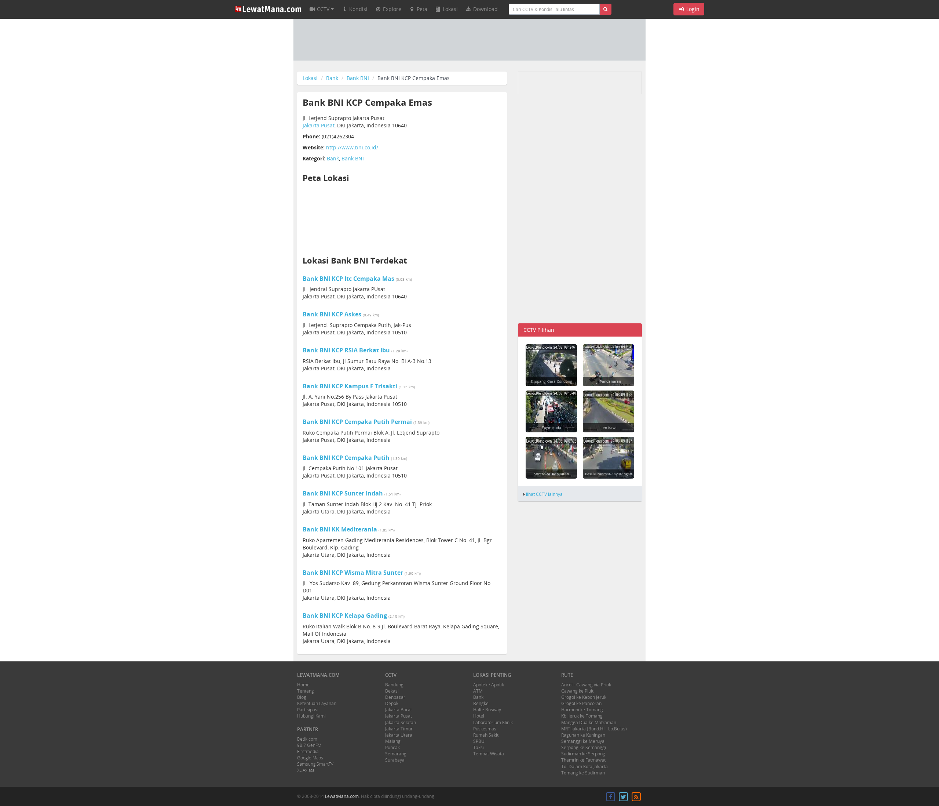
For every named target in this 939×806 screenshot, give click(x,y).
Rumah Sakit (485, 735)
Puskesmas (484, 729)
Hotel (478, 716)
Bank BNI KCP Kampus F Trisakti (350, 386)
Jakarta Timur (399, 729)
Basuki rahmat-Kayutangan (608, 473)
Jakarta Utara (398, 735)
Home (303, 685)
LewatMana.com (342, 796)
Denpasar (395, 697)
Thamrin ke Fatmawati (584, 760)
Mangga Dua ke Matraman (588, 722)
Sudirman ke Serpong (583, 754)
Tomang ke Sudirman (583, 773)
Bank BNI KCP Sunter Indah (343, 493)
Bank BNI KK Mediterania (340, 529)
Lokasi (310, 78)
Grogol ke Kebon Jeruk (583, 697)
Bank (332, 78)
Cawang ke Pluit (577, 691)
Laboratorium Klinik (493, 722)
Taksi (478, 747)
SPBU (479, 741)
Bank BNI (358, 78)
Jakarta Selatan (400, 722)
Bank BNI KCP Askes (332, 314)
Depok (391, 703)
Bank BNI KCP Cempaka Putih (346, 458)
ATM (478, 691)
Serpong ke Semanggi (583, 747)
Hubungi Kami (311, 716)
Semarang (395, 754)
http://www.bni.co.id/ (352, 147)
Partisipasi (307, 710)
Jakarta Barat (398, 710)
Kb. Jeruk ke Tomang (582, 716)
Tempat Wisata (488, 754)
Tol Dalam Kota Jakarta (584, 766)
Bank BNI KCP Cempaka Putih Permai (357, 422)
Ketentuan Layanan (316, 703)
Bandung (394, 685)
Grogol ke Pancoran (581, 703)
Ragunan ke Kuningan (583, 735)
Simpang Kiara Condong (551, 381)
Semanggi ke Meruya (582, 741)
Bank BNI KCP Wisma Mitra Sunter (353, 573)
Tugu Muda (551, 427)
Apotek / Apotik (488, 685)
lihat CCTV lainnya (544, 494)
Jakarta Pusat (319, 125)
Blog (301, 697)
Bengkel (481, 703)
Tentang (305, 691)
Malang (393, 741)
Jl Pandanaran (608, 381)
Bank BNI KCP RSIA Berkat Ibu (346, 350)
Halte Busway (487, 710)
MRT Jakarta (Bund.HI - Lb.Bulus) (594, 729)
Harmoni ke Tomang (582, 710)
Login (692, 9)
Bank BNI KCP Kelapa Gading (345, 615)
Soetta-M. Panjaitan (551, 473)
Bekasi (392, 691)
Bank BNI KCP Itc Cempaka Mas (348, 279)
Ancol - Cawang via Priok (586, 685)
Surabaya (395, 760)
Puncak (392, 747)
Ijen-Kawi (608, 427)
